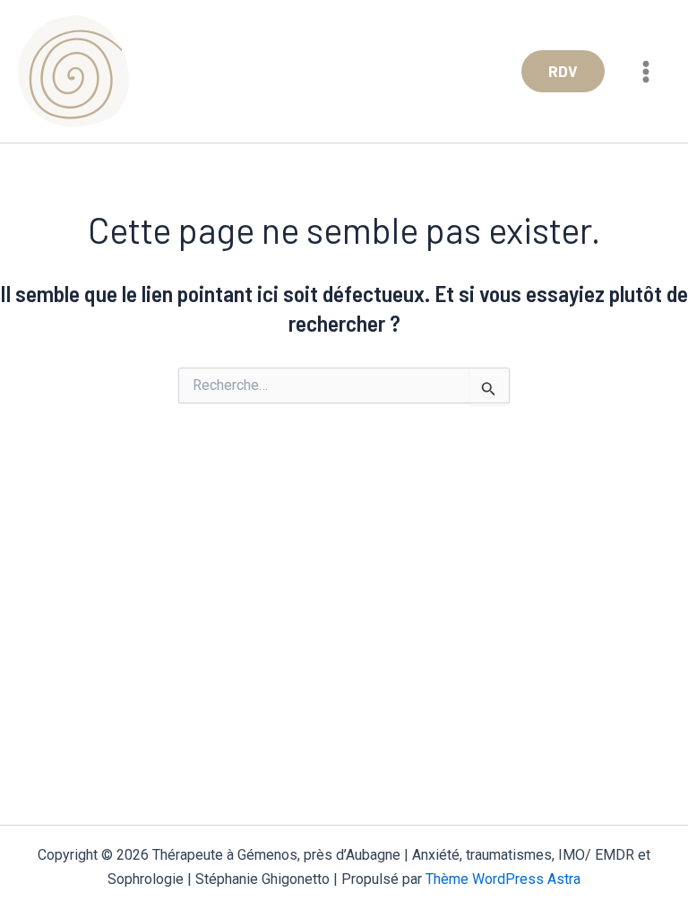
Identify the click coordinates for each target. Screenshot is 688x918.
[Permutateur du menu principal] (647, 72)
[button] (563, 71)
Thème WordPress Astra (503, 879)
